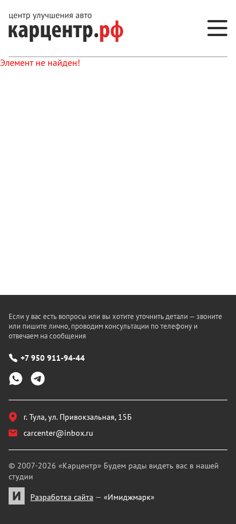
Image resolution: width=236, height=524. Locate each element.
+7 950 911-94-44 (53, 358)
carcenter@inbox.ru (58, 433)
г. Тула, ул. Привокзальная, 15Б (77, 417)
